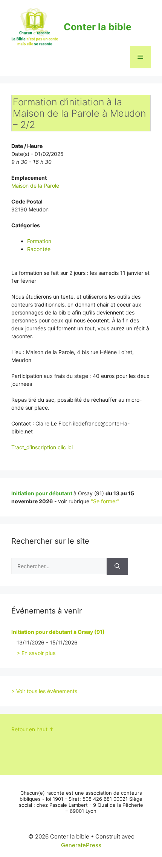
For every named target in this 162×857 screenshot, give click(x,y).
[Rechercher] (117, 566)
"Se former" (105, 501)
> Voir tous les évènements (44, 691)
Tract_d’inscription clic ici (42, 447)
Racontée (38, 249)
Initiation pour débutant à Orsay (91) (58, 632)
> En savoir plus (36, 653)
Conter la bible (97, 26)
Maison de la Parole (35, 185)
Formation (39, 241)
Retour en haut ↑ (32, 729)
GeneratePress (81, 845)
